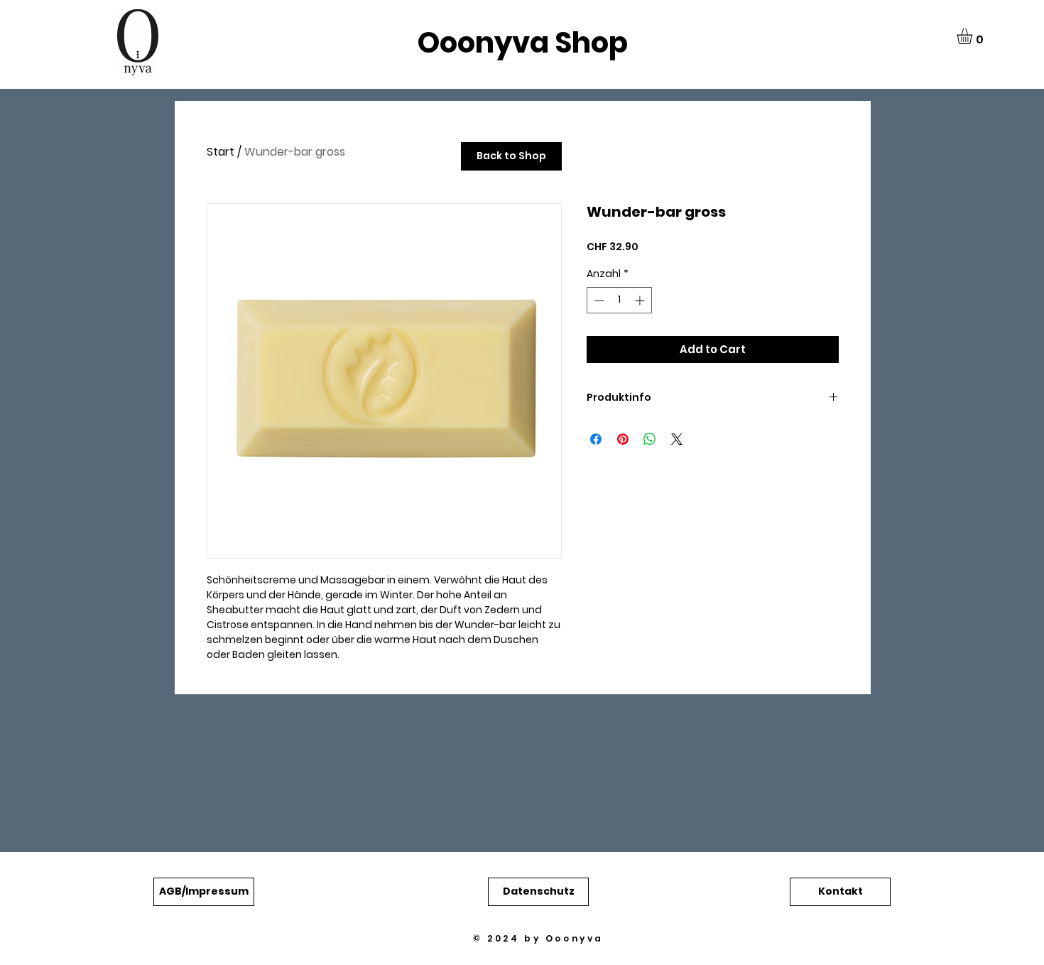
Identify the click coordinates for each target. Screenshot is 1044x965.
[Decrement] (598, 300)
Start (220, 152)
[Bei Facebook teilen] (595, 439)
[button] (974, 36)
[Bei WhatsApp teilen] (649, 439)
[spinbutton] (619, 300)
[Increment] (641, 300)
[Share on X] (676, 439)
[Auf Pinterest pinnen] (622, 439)
